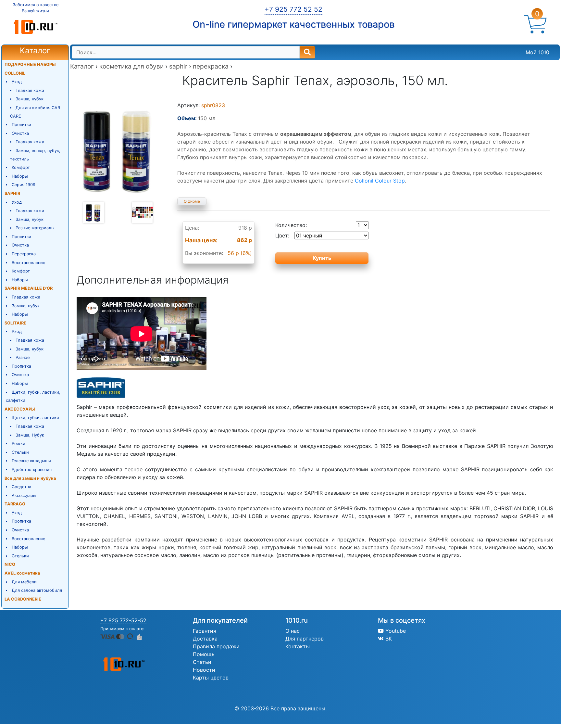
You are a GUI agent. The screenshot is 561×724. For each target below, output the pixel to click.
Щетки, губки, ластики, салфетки (33, 396)
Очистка (20, 133)
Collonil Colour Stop (380, 180)
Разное (23, 357)
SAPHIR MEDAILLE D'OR (29, 288)
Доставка (205, 638)
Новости (204, 670)
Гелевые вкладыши (31, 460)
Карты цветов (211, 677)
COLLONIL (15, 73)
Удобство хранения (32, 469)
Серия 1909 (23, 184)
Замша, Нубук (30, 435)
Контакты (297, 646)
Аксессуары (24, 495)
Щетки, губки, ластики (35, 417)
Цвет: (282, 235)
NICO (10, 564)
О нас (292, 631)
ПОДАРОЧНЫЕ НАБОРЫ (30, 64)
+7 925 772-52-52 (123, 620)
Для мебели (24, 581)
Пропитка (21, 124)
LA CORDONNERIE (23, 599)
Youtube (395, 631)
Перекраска (24, 253)
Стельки (20, 452)
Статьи (202, 662)
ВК (388, 638)
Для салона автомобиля (37, 590)
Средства (21, 486)
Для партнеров (304, 638)
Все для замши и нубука (30, 478)
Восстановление (28, 262)
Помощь (204, 654)
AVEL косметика (22, 573)
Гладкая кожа (30, 90)
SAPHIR (12, 193)
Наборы (20, 176)
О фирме (192, 201)
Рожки (18, 443)
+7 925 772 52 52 (293, 9)
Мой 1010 (537, 52)
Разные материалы (35, 227)
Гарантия (204, 631)
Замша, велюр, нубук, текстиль (35, 154)
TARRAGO (15, 504)
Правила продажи (216, 646)
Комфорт (21, 167)
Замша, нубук (30, 98)
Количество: (291, 225)
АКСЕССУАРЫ (20, 409)
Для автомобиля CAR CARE (35, 112)
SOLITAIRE (15, 323)
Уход (17, 81)
